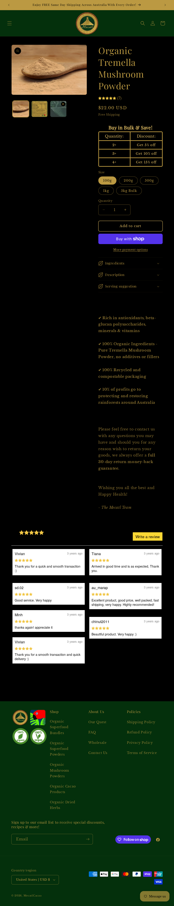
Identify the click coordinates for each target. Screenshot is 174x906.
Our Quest (97, 722)
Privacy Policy (140, 743)
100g (107, 180)
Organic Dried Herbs (62, 805)
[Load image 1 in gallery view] (20, 109)
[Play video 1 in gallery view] (58, 109)
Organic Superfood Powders (59, 748)
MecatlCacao (33, 895)
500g (149, 180)
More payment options (130, 249)
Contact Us (97, 753)
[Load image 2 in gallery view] (39, 109)
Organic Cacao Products (63, 789)
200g (128, 180)
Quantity (105, 201)
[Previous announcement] (9, 5)
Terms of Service (142, 753)
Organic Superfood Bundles (59, 727)
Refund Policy (139, 732)
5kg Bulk (129, 191)
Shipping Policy (141, 722)
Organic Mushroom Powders (59, 770)
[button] (9, 23)
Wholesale (97, 743)
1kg (106, 191)
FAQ (92, 732)
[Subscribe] (88, 839)
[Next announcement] (165, 5)
